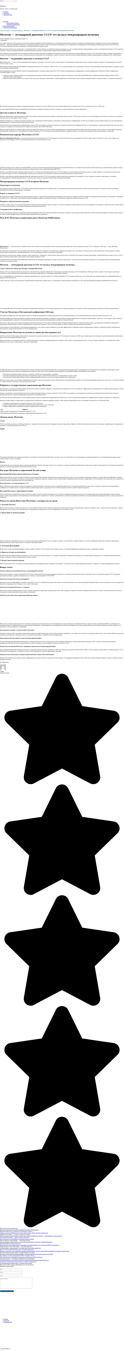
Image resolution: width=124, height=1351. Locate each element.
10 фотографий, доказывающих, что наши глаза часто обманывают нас (20, 1248)
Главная (5, 11)
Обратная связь (7, 14)
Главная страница (5, 30)
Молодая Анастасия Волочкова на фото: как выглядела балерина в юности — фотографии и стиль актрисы (31, 1236)
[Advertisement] (62, 92)
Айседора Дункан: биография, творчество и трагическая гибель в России (21, 1257)
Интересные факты (8, 26)
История (5, 21)
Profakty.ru (3, 6)
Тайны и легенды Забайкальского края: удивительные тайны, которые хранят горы (24, 1233)
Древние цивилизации (13, 24)
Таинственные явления (10, 27)
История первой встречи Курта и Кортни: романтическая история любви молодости (24, 1260)
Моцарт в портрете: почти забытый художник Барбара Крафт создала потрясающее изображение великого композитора (34, 1251)
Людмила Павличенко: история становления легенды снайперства (19, 1230)
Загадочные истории (13, 23)
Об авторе (6, 13)
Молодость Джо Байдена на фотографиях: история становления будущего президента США (26, 1254)
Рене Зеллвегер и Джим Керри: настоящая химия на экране (17, 1239)
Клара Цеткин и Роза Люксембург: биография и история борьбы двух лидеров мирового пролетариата (29, 1245)
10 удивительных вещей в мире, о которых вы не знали (16, 1263)
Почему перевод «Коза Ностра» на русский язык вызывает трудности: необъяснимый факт (26, 1242)
